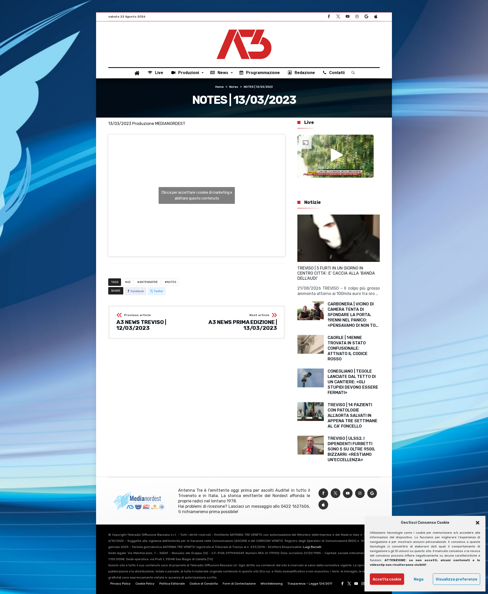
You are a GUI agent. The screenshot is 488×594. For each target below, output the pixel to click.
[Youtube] (347, 16)
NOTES (171, 282)
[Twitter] (338, 16)
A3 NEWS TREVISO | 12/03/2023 (141, 322)
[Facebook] (329, 16)
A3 (128, 282)
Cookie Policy (145, 583)
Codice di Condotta (204, 583)
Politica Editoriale (172, 583)
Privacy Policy (120, 583)
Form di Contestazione (239, 583)
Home (219, 87)
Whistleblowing (272, 583)
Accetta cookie (387, 579)
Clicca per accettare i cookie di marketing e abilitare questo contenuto (196, 195)
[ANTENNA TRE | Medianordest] (244, 29)
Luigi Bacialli (312, 547)
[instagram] (357, 16)
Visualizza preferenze (456, 579)
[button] (477, 522)
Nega (418, 579)
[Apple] (376, 16)
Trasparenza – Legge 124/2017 (309, 583)
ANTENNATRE (148, 282)
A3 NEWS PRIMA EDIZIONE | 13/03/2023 (242, 322)
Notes (233, 87)
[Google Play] (366, 16)
